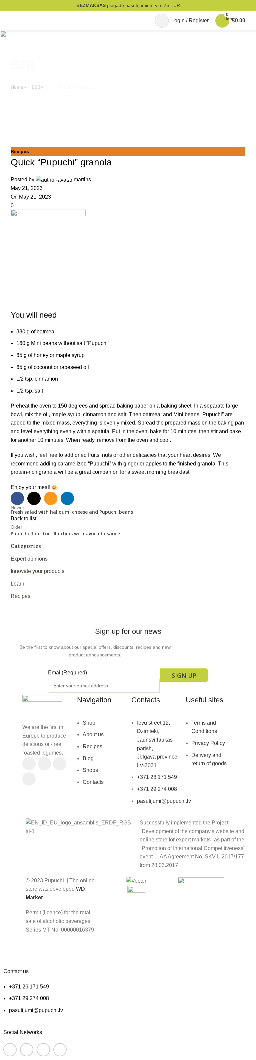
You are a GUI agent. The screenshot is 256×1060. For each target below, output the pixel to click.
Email (67, 672)
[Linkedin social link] (29, 779)
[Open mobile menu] (13, 20)
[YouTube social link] (59, 763)
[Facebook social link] (29, 763)
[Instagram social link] (44, 763)
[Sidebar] (8, 949)
